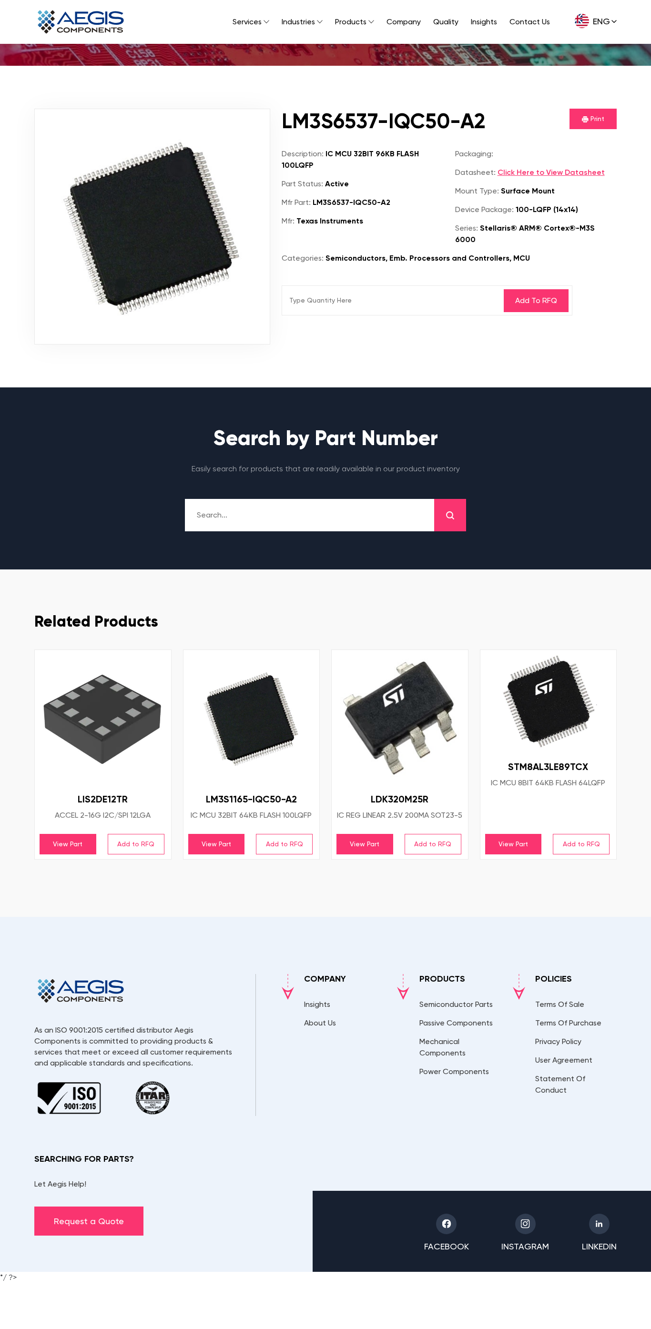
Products (350, 21)
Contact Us (529, 21)
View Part (67, 844)
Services (247, 21)
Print (596, 118)
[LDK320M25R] (399, 718)
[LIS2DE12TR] (103, 718)
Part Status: (302, 183)
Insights (484, 21)
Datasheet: (475, 172)
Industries (298, 21)
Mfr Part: (296, 202)
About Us (320, 1022)
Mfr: (288, 220)
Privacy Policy (558, 1041)
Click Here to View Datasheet (551, 172)
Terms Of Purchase (568, 1022)
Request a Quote (89, 1221)
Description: (303, 153)
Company (404, 21)
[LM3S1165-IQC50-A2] (251, 718)
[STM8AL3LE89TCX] (548, 702)
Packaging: (474, 153)
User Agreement (563, 1060)
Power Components (454, 1071)
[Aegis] (80, 22)
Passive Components (456, 1022)
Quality (445, 21)
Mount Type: (477, 190)
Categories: (303, 258)
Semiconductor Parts (456, 1004)
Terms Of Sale (559, 1004)
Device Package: (484, 209)
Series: (466, 228)
